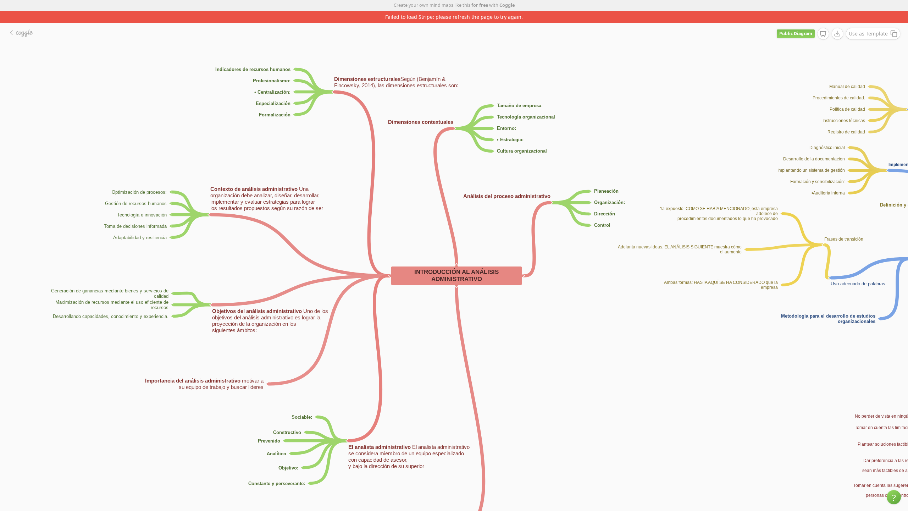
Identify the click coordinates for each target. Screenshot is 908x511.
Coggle (507, 5)
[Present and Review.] (823, 34)
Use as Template (868, 33)
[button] (894, 497)
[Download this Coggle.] (837, 33)
